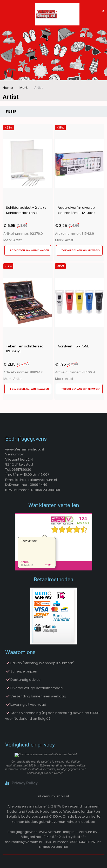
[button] (27, 250)
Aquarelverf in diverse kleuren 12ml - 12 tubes (76, 210)
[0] (99, 14)
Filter (11, 111)
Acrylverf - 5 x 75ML (73, 346)
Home (8, 87)
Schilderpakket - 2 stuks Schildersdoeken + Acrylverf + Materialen (26, 212)
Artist (17, 240)
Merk (23, 87)
